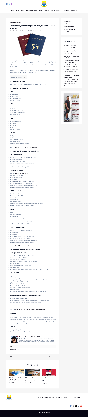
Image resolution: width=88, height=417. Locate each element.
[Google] (11, 346)
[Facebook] (7, 4)
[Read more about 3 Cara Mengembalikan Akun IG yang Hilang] (16, 372)
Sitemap (79, 397)
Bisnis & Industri (20, 10)
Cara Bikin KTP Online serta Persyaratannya (26, 147)
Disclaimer (64, 397)
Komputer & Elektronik (31, 10)
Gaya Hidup (66, 10)
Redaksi (46, 397)
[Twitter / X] (73, 406)
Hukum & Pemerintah (44, 10)
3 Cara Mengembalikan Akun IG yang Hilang (16, 378)
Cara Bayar (35, 30)
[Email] (81, 406)
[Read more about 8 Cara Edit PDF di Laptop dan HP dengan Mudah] (32, 372)
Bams (12, 10)
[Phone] (78, 406)
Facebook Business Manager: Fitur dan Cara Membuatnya (30, 309)
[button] (81, 4)
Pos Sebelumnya (11, 356)
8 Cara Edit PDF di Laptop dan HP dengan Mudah (32, 378)
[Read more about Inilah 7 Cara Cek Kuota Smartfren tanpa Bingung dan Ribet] (49, 372)
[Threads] (11, 4)
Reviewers (52, 397)
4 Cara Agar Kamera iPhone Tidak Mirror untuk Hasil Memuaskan (71, 71)
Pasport (39, 30)
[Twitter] (9, 4)
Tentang (40, 397)
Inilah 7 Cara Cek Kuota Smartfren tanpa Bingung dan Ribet (49, 379)
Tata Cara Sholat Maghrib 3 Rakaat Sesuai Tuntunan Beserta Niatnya (70, 51)
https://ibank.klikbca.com (21, 173)
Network (73, 10)
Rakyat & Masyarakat (56, 10)
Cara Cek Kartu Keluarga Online (23, 245)
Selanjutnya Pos (54, 356)
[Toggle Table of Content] (23, 77)
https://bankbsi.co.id (19, 276)
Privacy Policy (72, 397)
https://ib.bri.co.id (19, 194)
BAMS (48, 412)
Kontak (58, 397)
